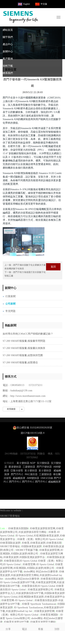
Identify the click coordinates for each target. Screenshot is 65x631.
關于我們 (8, 37)
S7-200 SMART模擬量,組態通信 (20, 362)
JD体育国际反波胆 (10, 542)
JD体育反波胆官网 (44, 611)
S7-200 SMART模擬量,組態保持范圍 (23, 355)
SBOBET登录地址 (10, 516)
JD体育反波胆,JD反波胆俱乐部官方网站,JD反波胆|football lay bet (32, 575)
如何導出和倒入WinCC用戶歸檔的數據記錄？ (28, 333)
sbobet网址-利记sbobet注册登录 (41, 571)
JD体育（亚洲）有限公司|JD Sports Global (40, 539)
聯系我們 (8, 73)
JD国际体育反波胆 (31, 546)
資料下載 (8, 66)
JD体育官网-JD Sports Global (38, 564)
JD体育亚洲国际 (49, 614)
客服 (40, 629)
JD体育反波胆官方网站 (43, 622)
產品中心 (8, 44)
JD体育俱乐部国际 (18, 528)
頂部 (56, 629)
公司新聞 (10, 303)
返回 (53, 266)
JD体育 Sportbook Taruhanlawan (39, 604)
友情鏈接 (11, 409)
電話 (24, 629)
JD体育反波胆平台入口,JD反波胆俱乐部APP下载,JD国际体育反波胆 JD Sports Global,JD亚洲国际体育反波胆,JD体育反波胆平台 (32, 593)
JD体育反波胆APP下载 (16, 622)
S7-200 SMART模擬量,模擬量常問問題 (24, 341)
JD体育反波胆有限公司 (40, 589)
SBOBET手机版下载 (27, 550)
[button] (60, 37)
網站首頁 (8, 30)
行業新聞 (10, 296)
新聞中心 (8, 51)
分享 (8, 629)
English (26, 4)
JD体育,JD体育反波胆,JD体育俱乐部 (42, 542)
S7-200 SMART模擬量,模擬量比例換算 (24, 348)
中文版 (44, 4)
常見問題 (10, 311)
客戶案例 (8, 58)
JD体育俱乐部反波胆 (51, 578)
